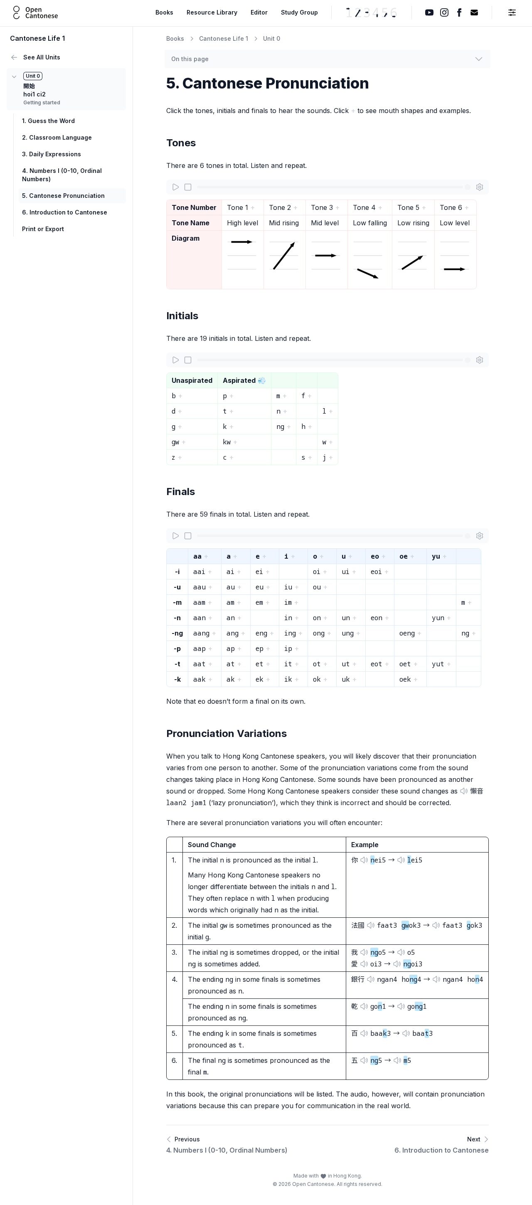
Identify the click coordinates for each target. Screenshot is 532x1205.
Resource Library (212, 12)
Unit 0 (271, 38)
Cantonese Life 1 (223, 38)
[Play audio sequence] (175, 187)
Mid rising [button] (284, 223)
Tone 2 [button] (280, 207)
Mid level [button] (325, 223)
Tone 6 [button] (451, 207)
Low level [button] (455, 223)
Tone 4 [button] (364, 207)
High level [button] (242, 223)
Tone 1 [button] (237, 207)
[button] (243, 255)
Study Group (299, 12)
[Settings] (479, 187)
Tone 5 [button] (408, 207)
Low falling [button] (370, 223)
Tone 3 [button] (322, 207)
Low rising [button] (413, 223)
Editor (259, 12)
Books (164, 12)
